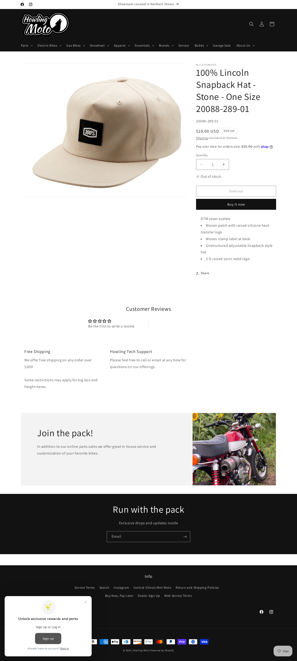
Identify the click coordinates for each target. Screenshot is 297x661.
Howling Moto (140, 650)
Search (104, 587)
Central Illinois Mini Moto (152, 587)
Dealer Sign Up (149, 596)
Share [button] (205, 273)
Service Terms (84, 587)
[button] (26, 45)
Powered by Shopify (162, 650)
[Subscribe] (185, 536)
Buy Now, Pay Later (119, 596)
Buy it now (236, 204)
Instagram (121, 587)
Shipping (202, 138)
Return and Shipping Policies (197, 587)
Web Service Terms (178, 596)
